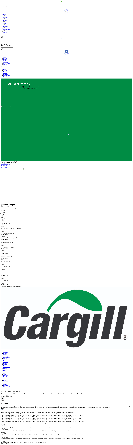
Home (4, 57)
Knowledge (5, 62)
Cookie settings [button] (4, 396)
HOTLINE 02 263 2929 (6, 8)
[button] (66, 35)
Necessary (4, 409)
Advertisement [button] (4, 436)
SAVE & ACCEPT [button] (5, 443)
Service (5, 60)
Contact (5, 64)
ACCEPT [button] (10, 396)
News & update (6, 63)
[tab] (66, 209)
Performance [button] (3, 428)
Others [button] (2, 439)
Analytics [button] (3, 432)
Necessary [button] (3, 408)
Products (5, 59)
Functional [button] (3, 424)
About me (5, 58)
